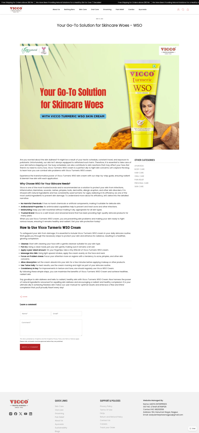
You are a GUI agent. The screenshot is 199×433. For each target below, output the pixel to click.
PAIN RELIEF (139, 179)
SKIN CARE (139, 186)
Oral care (59, 410)
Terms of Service (70, 339)
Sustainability (61, 427)
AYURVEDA (139, 166)
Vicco (80, 233)
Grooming (59, 413)
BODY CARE (140, 169)
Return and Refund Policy (111, 417)
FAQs (102, 413)
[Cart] (187, 9)
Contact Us (105, 420)
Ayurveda (59, 424)
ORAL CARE (139, 176)
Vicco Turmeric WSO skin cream (72, 175)
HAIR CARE (139, 173)
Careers (103, 424)
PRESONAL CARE (142, 183)
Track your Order (107, 427)
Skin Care (59, 406)
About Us (59, 420)
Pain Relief (59, 417)
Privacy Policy (57, 339)
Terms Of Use (106, 410)
